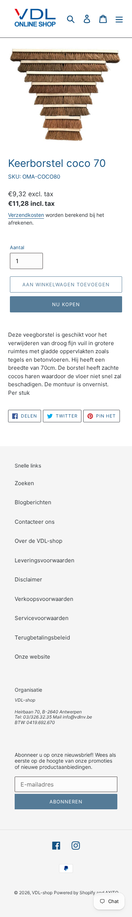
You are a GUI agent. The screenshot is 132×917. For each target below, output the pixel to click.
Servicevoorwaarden (42, 618)
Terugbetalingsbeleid (42, 637)
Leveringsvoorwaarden (44, 560)
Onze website (32, 656)
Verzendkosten (26, 215)
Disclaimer (28, 579)
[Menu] (119, 18)
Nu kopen (66, 304)
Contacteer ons (35, 521)
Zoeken (24, 483)
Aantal (17, 247)
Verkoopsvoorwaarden (44, 598)
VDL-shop (42, 892)
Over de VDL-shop (38, 540)
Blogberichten (33, 502)
